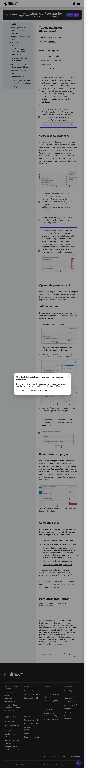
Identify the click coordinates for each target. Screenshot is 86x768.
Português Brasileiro (39, 391)
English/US (20, 391)
